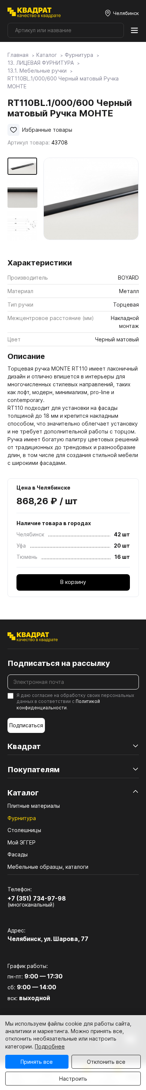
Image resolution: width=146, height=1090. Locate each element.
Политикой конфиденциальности (58, 704)
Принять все (37, 1062)
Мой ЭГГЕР (21, 842)
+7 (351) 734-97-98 (36, 898)
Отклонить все (106, 1062)
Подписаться (26, 725)
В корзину (73, 582)
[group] (91, 205)
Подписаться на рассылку (58, 663)
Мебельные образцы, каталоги (47, 867)
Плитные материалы (33, 806)
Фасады (17, 854)
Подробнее (50, 1046)
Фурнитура (21, 818)
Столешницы (24, 830)
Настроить (73, 1078)
